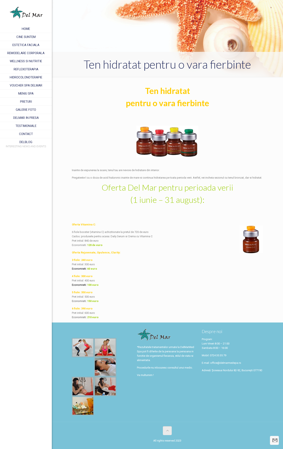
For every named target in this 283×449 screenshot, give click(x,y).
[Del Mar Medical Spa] (26, 12)
